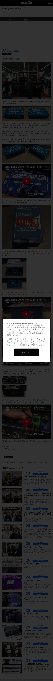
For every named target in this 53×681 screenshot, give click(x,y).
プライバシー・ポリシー (17, 343)
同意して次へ (26, 352)
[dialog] (26, 340)
